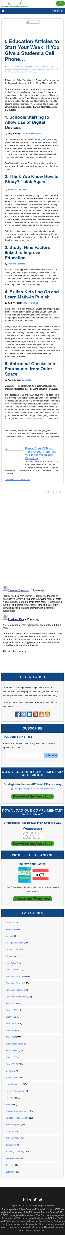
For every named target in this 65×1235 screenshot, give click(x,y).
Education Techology (13, 69)
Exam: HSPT (11, 1010)
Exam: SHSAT (12, 1050)
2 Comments (45, 66)
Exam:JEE (10, 1057)
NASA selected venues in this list (33, 418)
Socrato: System (13, 1125)
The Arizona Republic (32, 133)
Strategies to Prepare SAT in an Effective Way (32, 823)
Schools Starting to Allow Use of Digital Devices (27, 122)
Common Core (12, 949)
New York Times (30, 303)
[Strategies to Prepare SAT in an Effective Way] (32, 833)
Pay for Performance (15, 1091)
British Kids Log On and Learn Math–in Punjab (32, 294)
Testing (9, 1165)
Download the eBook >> (17, 479)
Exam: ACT (11, 1003)
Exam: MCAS (12, 1024)
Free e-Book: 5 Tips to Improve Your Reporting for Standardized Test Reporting (40, 453)
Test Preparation (13, 1158)
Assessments (12, 929)
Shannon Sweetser (14, 66)
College (9, 936)
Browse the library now (32, 898)
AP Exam (10, 923)
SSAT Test (10, 1131)
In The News (11, 1077)
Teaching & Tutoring (29, 72)
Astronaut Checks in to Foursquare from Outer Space (31, 368)
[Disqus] (32, 540)
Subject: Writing (13, 1138)
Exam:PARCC (12, 1064)
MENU (57, 11)
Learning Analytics (14, 1084)
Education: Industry (29, 69)
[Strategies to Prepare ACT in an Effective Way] (32, 789)
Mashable (26, 380)
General (9, 1071)
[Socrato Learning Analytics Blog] (3, 11)
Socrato (9, 1104)
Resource (10, 1098)
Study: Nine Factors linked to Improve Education (27, 252)
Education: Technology (46, 69)
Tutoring (9, 1172)
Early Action (11, 963)
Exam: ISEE (11, 1017)
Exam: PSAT (11, 1030)
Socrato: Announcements (17, 1111)
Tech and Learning (16, 264)
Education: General (14, 983)
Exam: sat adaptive (14, 1044)
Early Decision (12, 970)
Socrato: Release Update (17, 1118)
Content (9, 956)
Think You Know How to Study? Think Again (32, 178)
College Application (15, 943)
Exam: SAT (11, 1037)
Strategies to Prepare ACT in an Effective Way (32, 784)
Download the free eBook (32, 796)
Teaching (17, 72)
